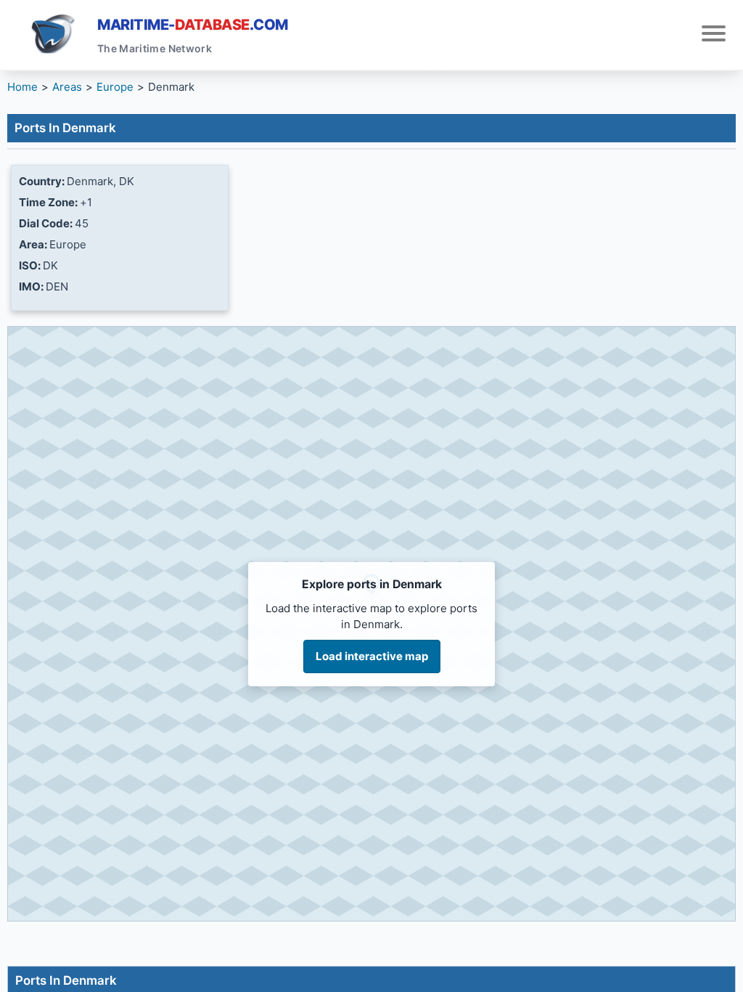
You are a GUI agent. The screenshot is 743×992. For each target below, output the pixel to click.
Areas (67, 87)
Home (22, 87)
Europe (115, 87)
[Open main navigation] (714, 35)
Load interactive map (372, 656)
